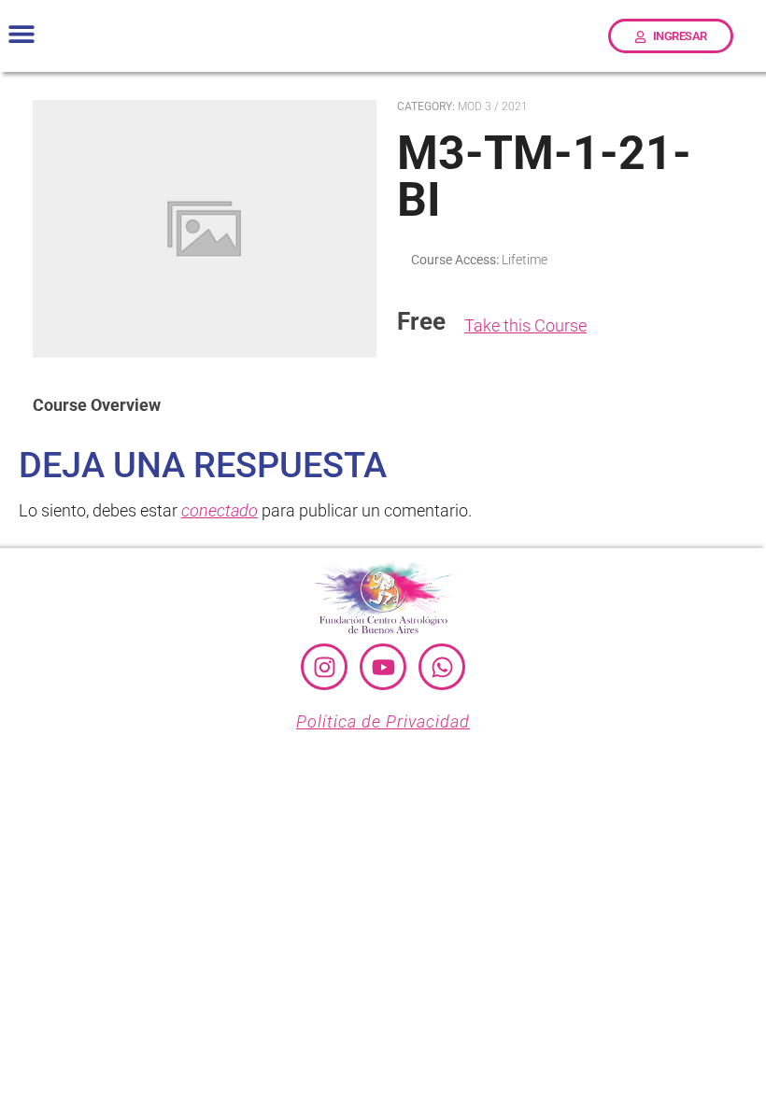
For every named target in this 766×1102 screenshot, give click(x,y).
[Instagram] (324, 666)
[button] (21, 34)
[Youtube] (383, 666)
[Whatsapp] (441, 666)
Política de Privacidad (383, 721)
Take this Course (525, 325)
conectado (219, 510)
